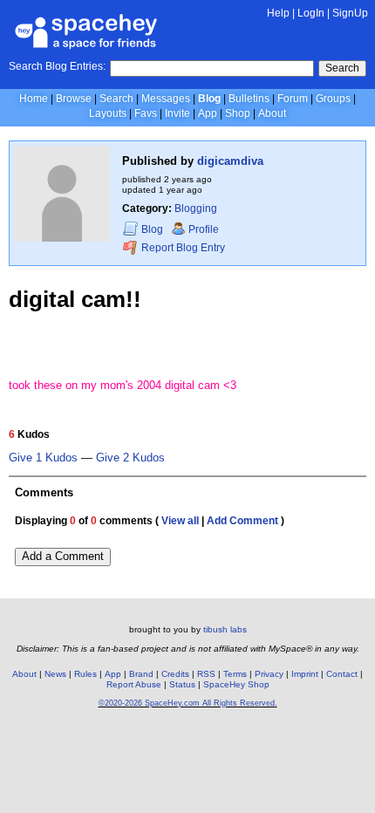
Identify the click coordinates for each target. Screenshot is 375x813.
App (207, 113)
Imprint (304, 674)
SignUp (350, 13)
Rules (85, 674)
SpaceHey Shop (236, 684)
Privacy (269, 674)
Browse (74, 98)
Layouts (107, 113)
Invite (177, 113)
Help (278, 13)
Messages (165, 98)
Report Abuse (133, 684)
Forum (292, 98)
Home (33, 98)
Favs (145, 113)
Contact (342, 674)
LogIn (310, 13)
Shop (237, 113)
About (272, 113)
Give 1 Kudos (43, 458)
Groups (333, 98)
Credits (175, 674)
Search (342, 68)
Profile (203, 229)
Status (182, 684)
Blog (209, 98)
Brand (141, 674)
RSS (206, 674)
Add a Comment (63, 556)
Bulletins (248, 98)
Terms (235, 674)
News (55, 674)
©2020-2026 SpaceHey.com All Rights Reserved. (188, 703)
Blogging (195, 208)
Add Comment (242, 521)
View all (180, 521)
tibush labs (225, 629)
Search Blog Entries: (57, 66)
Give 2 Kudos (130, 458)
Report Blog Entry (182, 249)
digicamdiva (230, 160)
